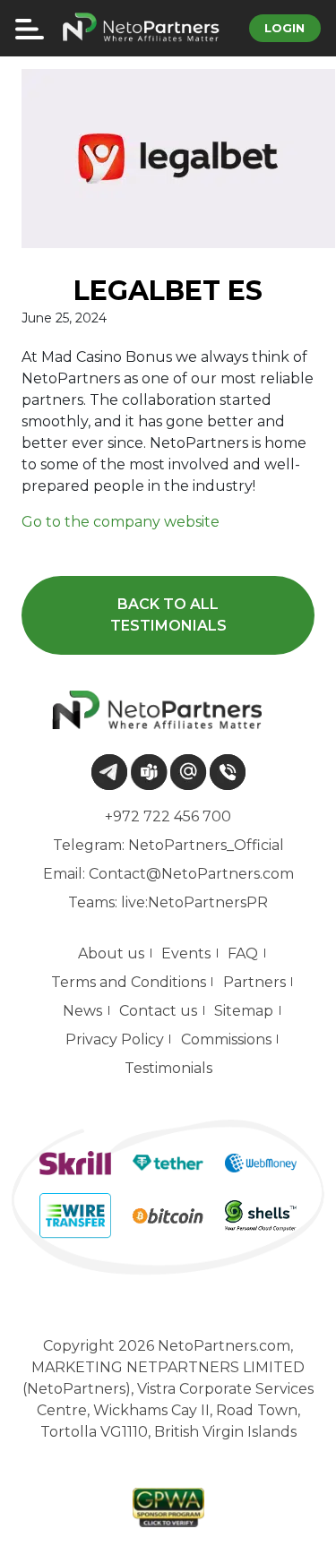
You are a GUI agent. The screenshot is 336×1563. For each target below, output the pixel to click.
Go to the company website (121, 521)
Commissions (226, 1039)
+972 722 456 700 (168, 816)
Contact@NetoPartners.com (191, 873)
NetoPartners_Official (206, 845)
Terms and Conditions (128, 982)
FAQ (243, 953)
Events (186, 953)
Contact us (158, 1010)
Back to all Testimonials (168, 615)
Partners (254, 982)
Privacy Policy (114, 1039)
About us (111, 953)
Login (284, 28)
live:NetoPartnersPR (194, 902)
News (82, 1010)
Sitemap (243, 1010)
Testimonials (168, 1068)
